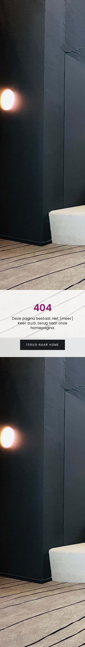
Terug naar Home (42, 345)
